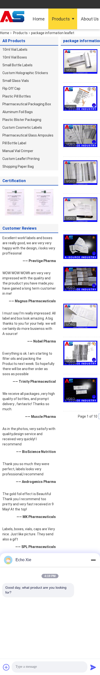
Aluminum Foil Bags (17, 112)
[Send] (93, 667)
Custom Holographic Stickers (25, 73)
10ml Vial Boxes (14, 57)
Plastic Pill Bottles (16, 96)
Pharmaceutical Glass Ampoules (27, 135)
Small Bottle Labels (17, 65)
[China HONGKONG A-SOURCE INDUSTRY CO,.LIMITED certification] (14, 202)
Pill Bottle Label (14, 143)
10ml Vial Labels (14, 49)
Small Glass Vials (15, 81)
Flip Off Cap (11, 88)
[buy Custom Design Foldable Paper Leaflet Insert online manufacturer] (80, 246)
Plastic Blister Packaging (21, 120)
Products (61, 18)
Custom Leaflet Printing (21, 159)
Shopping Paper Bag (18, 166)
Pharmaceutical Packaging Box (26, 104)
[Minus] (93, 560)
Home (39, 18)
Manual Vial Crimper (17, 151)
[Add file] (6, 667)
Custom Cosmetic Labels (22, 127)
